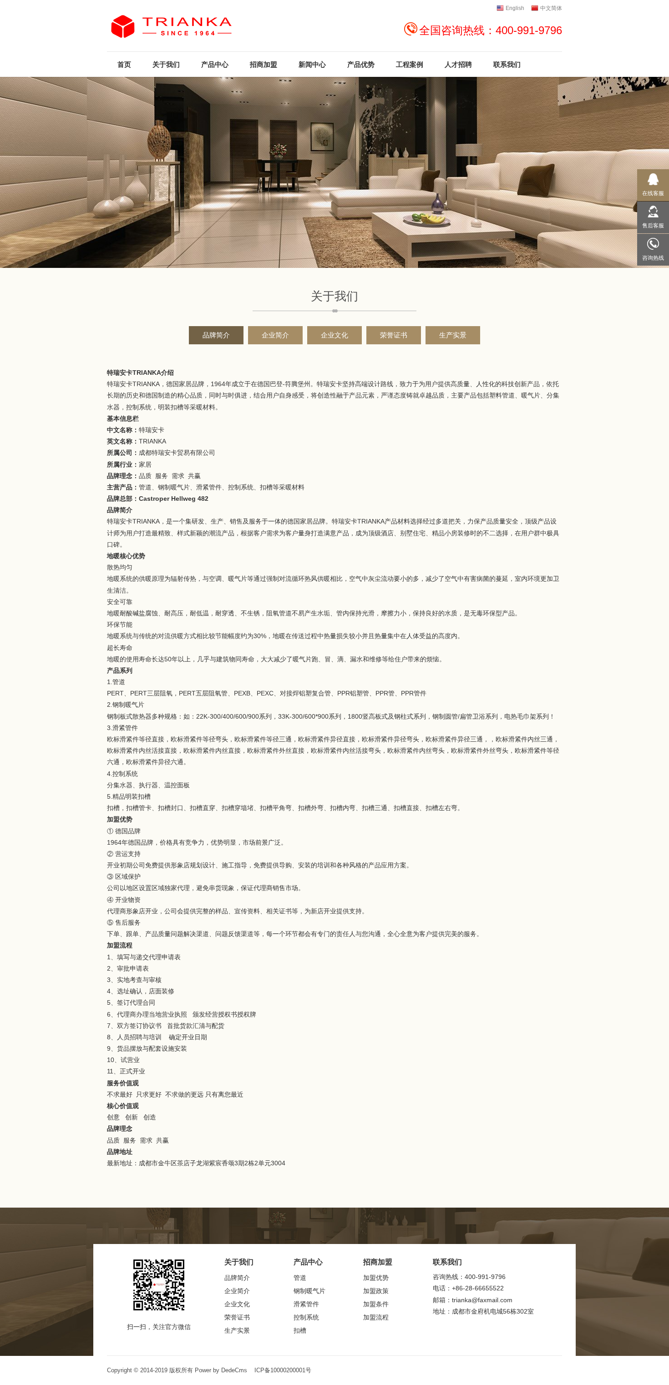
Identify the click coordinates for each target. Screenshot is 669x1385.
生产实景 (452, 335)
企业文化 (334, 335)
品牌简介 (216, 335)
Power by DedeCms (221, 1370)
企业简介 (275, 335)
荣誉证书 (393, 335)
